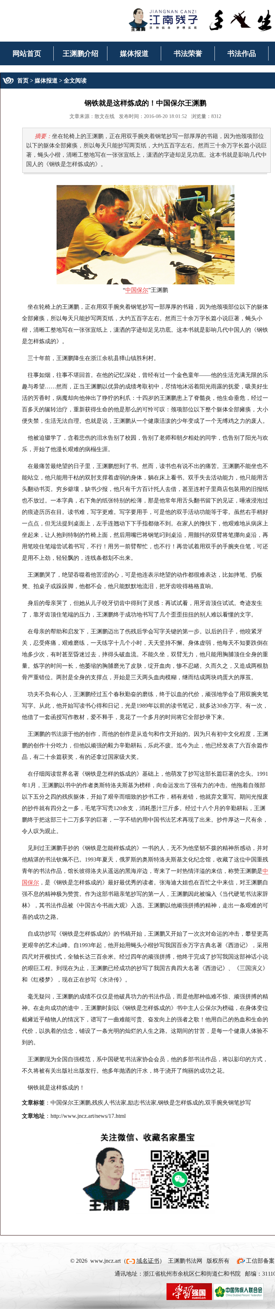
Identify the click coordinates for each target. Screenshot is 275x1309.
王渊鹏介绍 (80, 53)
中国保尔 (136, 290)
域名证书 (147, 1261)
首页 (23, 80)
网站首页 (27, 53)
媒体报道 (134, 53)
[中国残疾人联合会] (238, 1291)
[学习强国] (189, 1291)
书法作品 (241, 53)
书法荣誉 (188, 53)
